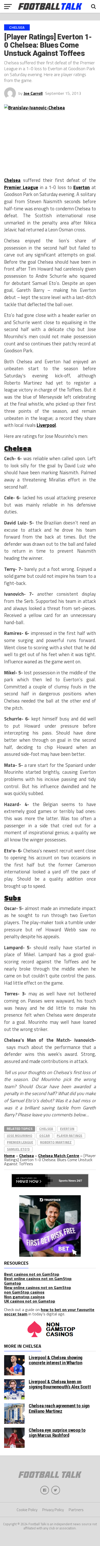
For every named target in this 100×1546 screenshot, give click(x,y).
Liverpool (46, 425)
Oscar (44, 1135)
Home (9, 1155)
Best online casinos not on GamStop (38, 1278)
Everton (81, 187)
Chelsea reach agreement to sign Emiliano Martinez (59, 1408)
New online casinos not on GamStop (37, 1287)
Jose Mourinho (19, 1135)
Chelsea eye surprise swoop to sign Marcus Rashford (57, 1432)
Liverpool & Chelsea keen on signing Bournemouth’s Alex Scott (60, 1384)
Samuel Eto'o (18, 1149)
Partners (76, 1510)
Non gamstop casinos (24, 1297)
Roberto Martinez (56, 1142)
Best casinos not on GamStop (31, 1274)
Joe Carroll (33, 93)
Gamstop (12, 1283)
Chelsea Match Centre (58, 1155)
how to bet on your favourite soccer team (49, 1311)
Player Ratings (69, 1135)
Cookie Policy (27, 1510)
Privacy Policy (53, 1510)
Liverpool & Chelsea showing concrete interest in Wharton (55, 1360)
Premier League (21, 187)
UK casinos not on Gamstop (29, 1301)
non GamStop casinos (24, 1292)
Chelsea (12, 180)
